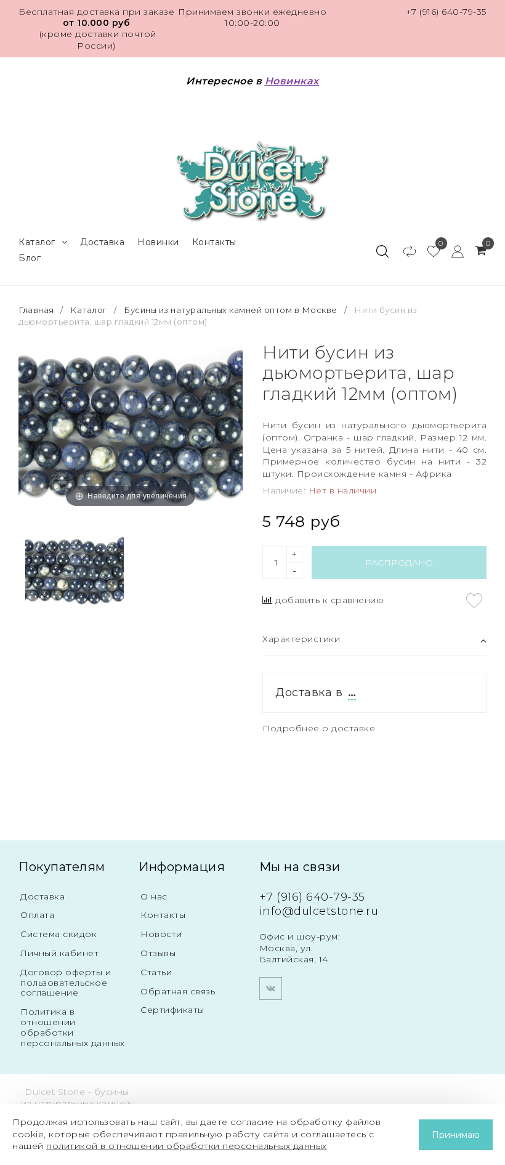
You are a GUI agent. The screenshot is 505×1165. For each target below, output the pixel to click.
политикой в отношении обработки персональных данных (186, 1145)
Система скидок (58, 934)
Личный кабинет (59, 953)
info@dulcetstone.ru (319, 911)
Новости (161, 934)
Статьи (156, 972)
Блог (29, 258)
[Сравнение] (404, 250)
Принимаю (456, 1134)
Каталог (36, 242)
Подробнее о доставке (318, 728)
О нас (154, 896)
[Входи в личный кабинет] (452, 250)
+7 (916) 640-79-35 (446, 11)
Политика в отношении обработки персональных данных (72, 1027)
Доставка (102, 242)
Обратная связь (177, 991)
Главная (37, 310)
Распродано (399, 562)
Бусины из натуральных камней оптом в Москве (230, 310)
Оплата (37, 914)
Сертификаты (172, 1009)
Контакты (214, 242)
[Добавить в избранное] (474, 600)
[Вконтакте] (270, 988)
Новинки (158, 242)
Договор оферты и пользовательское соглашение (65, 983)
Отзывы (158, 953)
